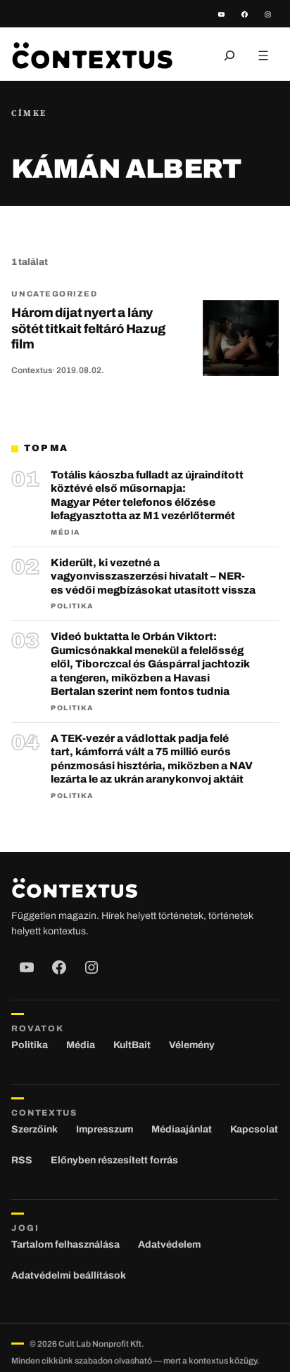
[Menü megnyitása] (263, 55)
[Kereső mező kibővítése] (229, 55)
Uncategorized (54, 293)
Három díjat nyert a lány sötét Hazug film (88, 328)
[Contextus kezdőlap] (92, 55)
